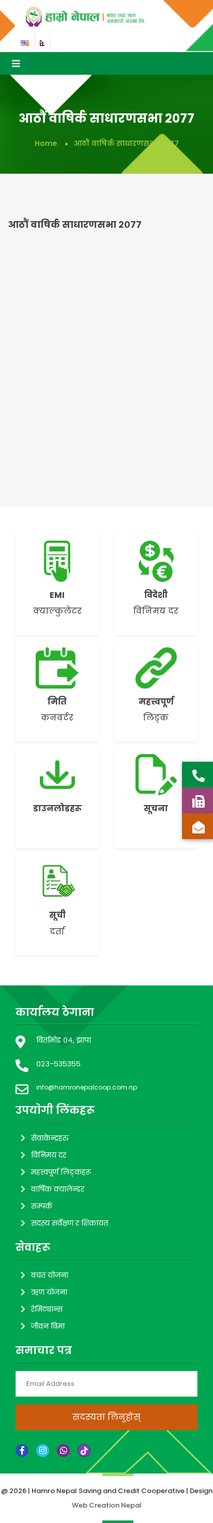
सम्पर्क (41, 1206)
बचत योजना (49, 1275)
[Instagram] (42, 1450)
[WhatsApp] (63, 1450)
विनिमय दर (48, 1155)
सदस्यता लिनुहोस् (106, 1417)
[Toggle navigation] (16, 63)
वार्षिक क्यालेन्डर (57, 1189)
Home (46, 143)
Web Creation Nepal (107, 1505)
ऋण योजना (49, 1292)
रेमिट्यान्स (47, 1309)
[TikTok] (84, 1450)
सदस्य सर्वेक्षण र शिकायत (69, 1223)
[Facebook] (22, 1450)
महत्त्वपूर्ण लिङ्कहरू (61, 1172)
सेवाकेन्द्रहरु (50, 1138)
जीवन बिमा (48, 1326)
